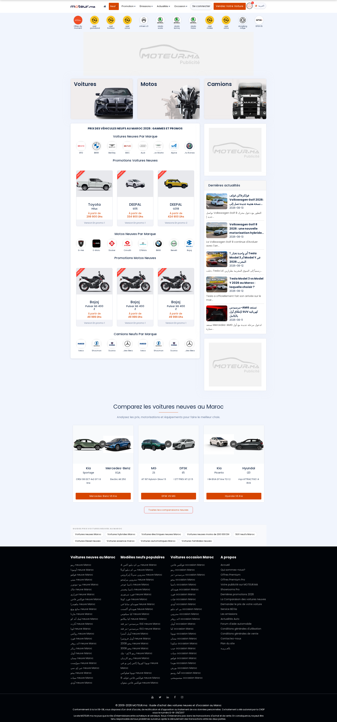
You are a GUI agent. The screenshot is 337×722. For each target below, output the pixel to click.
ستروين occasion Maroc (185, 614)
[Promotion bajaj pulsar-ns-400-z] (176, 281)
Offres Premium (230, 574)
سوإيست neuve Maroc (84, 663)
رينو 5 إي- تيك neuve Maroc (136, 653)
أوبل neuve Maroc (81, 653)
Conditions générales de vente (239, 633)
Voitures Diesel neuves (88, 540)
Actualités (163, 6)
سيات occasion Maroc (184, 653)
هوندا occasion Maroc (183, 663)
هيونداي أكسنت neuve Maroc (137, 609)
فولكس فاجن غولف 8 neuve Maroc (140, 678)
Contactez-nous (231, 638)
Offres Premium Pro (233, 579)
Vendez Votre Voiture (229, 6)
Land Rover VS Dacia (168, 496)
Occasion (180, 6)
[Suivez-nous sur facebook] (175, 697)
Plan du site (228, 643)
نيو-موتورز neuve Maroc (84, 584)
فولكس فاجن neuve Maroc (86, 599)
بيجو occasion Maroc (183, 579)
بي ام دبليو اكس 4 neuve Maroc (139, 565)
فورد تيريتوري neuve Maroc (136, 594)
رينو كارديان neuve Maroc (135, 658)
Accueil (225, 565)
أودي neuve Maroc (81, 682)
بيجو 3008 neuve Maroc (134, 648)
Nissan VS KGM (234, 496)
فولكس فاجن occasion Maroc (188, 565)
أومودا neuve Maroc (82, 570)
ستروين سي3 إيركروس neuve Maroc (141, 574)
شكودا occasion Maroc (184, 643)
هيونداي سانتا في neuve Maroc (138, 604)
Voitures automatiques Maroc (158, 540)
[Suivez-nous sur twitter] (160, 697)
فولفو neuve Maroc (82, 574)
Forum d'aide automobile (236, 624)
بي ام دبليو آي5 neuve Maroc (137, 570)
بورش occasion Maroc (184, 668)
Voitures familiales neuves (197, 540)
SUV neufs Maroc (245, 534)
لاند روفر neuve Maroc (84, 643)
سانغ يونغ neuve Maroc (84, 609)
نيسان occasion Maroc (184, 638)
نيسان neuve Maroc (82, 658)
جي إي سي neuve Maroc (85, 668)
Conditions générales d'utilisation (241, 628)
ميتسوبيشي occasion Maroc (187, 678)
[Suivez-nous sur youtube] (152, 697)
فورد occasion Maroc (183, 594)
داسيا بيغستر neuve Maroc (135, 589)
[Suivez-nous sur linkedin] (168, 697)
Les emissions (229, 614)
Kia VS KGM (103, 496)
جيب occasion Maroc (183, 648)
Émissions (145, 6)
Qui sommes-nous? (233, 570)
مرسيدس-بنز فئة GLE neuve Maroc (140, 624)
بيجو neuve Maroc (81, 673)
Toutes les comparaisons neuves (168, 510)
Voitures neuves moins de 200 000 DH (208, 534)
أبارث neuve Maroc (82, 624)
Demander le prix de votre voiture (241, 604)
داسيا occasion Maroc (183, 584)
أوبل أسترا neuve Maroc (134, 633)
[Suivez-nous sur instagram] (182, 697)
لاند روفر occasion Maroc (185, 619)
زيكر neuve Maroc (81, 648)
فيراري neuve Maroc (83, 594)
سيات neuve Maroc (82, 678)
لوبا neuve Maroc (81, 628)
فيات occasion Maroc (183, 599)
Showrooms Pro (230, 589)
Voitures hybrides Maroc (121, 534)
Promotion (128, 6)
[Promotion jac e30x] (135, 184)
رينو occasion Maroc (183, 570)
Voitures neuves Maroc (88, 534)
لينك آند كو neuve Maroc (84, 619)
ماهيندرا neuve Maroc (83, 604)
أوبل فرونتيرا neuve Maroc (136, 638)
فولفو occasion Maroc (184, 658)
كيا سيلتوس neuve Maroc (135, 614)
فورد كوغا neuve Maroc (134, 599)
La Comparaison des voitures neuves (243, 599)
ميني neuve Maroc (81, 579)
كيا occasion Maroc (182, 628)
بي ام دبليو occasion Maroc (186, 609)
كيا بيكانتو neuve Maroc (134, 619)
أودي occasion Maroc (183, 604)
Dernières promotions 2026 (237, 594)
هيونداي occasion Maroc (185, 589)
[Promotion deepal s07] (176, 184)
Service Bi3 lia (229, 609)
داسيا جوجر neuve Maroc (135, 584)
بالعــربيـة (225, 648)
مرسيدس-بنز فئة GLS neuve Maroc (141, 628)
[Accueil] (104, 6)
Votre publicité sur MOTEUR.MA (239, 584)
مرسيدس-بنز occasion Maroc (188, 574)
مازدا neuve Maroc (81, 614)
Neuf (113, 6)
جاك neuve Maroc (81, 589)
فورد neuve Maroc (81, 638)
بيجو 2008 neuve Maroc (134, 643)
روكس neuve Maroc (82, 633)
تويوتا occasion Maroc (183, 633)
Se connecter (201, 6)
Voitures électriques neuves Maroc (161, 534)
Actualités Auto (230, 619)
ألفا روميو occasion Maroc (186, 673)
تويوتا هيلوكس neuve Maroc (136, 673)
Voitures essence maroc (121, 540)
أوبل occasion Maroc (183, 624)
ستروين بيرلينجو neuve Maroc (137, 579)
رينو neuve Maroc (81, 565)
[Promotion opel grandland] (94, 184)
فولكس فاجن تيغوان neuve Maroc (139, 682)
